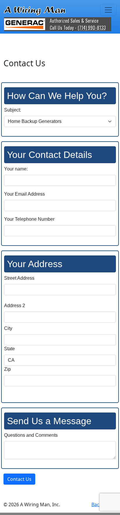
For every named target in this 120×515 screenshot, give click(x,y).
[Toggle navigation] (108, 10)
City (8, 328)
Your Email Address (24, 194)
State (9, 348)
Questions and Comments (31, 435)
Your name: (16, 168)
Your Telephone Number (29, 219)
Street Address (19, 278)
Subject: (12, 109)
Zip (7, 369)
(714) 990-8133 (92, 27)
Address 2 (14, 305)
